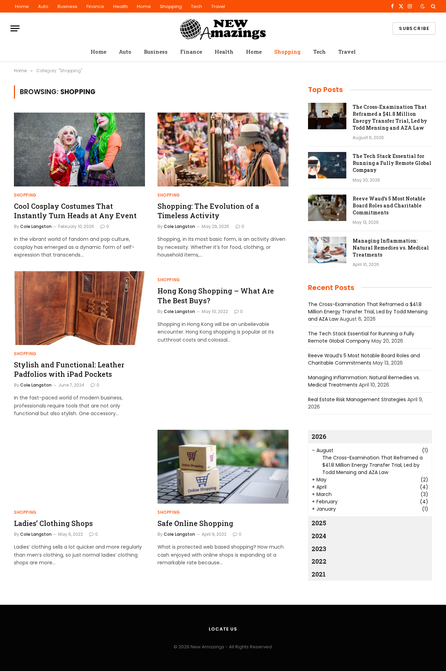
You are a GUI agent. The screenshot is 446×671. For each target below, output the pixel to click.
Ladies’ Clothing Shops (53, 523)
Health (120, 6)
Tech (196, 6)
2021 (319, 574)
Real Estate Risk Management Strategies (357, 399)
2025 (319, 523)
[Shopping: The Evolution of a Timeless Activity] (223, 149)
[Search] (433, 6)
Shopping (171, 6)
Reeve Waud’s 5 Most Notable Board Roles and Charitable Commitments (389, 205)
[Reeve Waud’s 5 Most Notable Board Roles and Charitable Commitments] (327, 208)
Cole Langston (36, 226)
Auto (43, 6)
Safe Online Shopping (195, 523)
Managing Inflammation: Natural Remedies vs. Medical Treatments (391, 247)
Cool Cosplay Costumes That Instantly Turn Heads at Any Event (75, 210)
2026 (319, 436)
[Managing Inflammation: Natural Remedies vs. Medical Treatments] (327, 250)
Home (22, 6)
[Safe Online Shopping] (223, 467)
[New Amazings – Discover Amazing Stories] (223, 28)
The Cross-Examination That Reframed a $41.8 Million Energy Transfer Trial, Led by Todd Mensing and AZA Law (390, 117)
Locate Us (223, 629)
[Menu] (15, 28)
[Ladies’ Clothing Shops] (79, 467)
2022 (319, 561)
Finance (95, 6)
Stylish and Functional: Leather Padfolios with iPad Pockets (69, 369)
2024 (319, 536)
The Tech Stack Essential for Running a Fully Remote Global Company (392, 163)
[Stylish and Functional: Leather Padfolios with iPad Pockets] (79, 308)
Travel (218, 6)
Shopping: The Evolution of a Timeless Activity (208, 210)
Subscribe (414, 28)
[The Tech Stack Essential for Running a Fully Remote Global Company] (327, 165)
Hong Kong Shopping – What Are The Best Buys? (215, 295)
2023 (319, 548)
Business (67, 6)
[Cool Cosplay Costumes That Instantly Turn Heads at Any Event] (79, 149)
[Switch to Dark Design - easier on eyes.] (422, 6)
